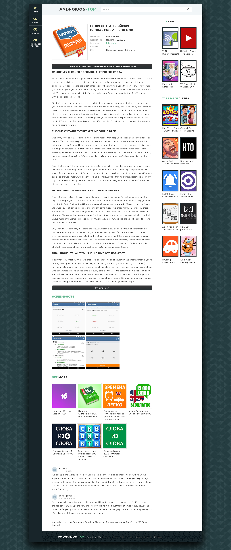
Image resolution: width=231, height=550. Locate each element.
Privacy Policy (119, 537)
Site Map (107, 537)
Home (35, 12)
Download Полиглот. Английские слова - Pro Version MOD (102, 66)
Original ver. (102, 287)
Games (35, 23)
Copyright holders (145, 537)
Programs (35, 33)
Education (111, 43)
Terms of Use (161, 537)
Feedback (131, 537)
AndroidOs (77, 9)
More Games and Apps (35, 45)
